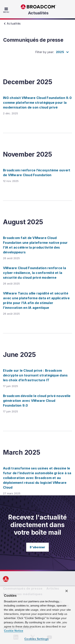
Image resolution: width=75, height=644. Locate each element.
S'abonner (37, 547)
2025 (60, 52)
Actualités (38, 13)
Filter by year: (44, 52)
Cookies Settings (36, 638)
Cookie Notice (13, 630)
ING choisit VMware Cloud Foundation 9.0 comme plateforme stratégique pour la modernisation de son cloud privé (37, 102)
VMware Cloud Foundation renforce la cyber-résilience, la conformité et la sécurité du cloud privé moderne (34, 273)
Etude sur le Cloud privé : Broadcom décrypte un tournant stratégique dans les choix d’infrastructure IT (35, 375)
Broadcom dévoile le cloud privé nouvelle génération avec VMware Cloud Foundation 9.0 (36, 400)
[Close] (66, 591)
